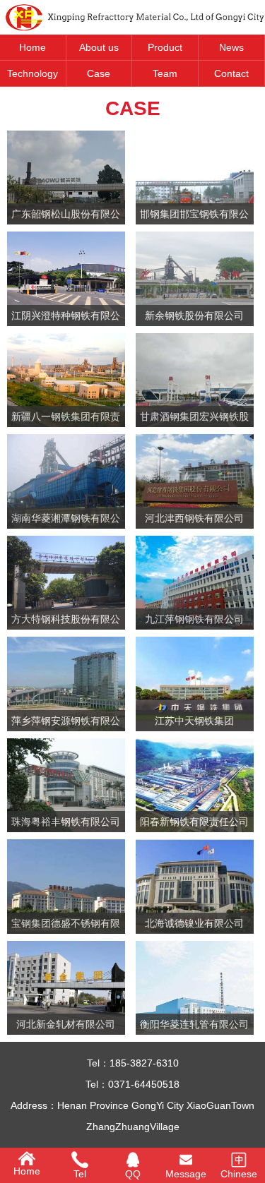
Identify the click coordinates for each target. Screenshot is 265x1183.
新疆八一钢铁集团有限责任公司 (65, 419)
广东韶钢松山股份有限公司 (65, 216)
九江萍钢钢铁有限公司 (194, 619)
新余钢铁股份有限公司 (194, 315)
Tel (79, 1173)
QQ (133, 1173)
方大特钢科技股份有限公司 (65, 621)
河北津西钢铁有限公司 (194, 518)
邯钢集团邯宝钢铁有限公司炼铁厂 (194, 216)
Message (185, 1173)
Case (98, 73)
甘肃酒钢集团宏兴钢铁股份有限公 (194, 419)
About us (99, 47)
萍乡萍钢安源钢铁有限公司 (65, 723)
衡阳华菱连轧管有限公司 (194, 1024)
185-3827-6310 (144, 1063)
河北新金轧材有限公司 (65, 1024)
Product (165, 47)
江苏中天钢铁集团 (194, 720)
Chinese (238, 1173)
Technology (32, 73)
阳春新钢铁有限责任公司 (194, 821)
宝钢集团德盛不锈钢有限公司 (65, 926)
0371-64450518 (143, 1084)
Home (32, 47)
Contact (231, 73)
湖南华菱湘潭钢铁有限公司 (65, 520)
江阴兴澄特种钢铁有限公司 (65, 318)
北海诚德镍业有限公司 (194, 923)
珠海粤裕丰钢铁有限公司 (65, 821)
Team (165, 73)
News (231, 47)
